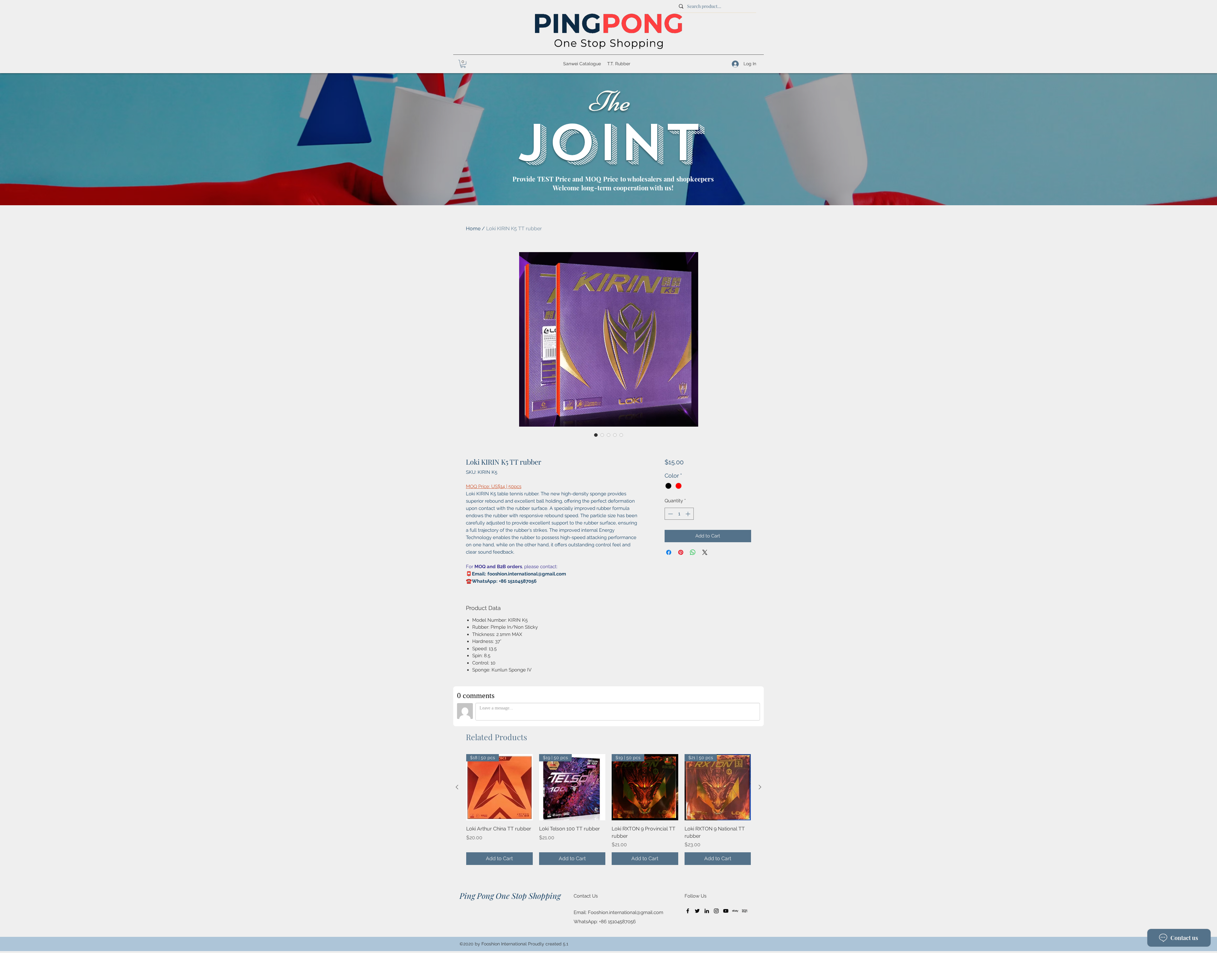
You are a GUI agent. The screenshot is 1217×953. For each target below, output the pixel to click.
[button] (463, 64)
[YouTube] (726, 911)
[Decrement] (670, 514)
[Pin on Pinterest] (681, 552)
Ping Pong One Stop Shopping (510, 895)
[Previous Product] (457, 787)
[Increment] (688, 514)
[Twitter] (697, 911)
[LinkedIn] (707, 911)
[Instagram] (716, 911)
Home (473, 229)
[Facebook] (688, 911)
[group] (608, 809)
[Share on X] (705, 552)
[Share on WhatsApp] (693, 552)
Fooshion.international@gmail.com (625, 912)
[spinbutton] (679, 514)
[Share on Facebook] (669, 552)
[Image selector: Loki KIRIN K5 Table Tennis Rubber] (596, 435)
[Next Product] (760, 787)
